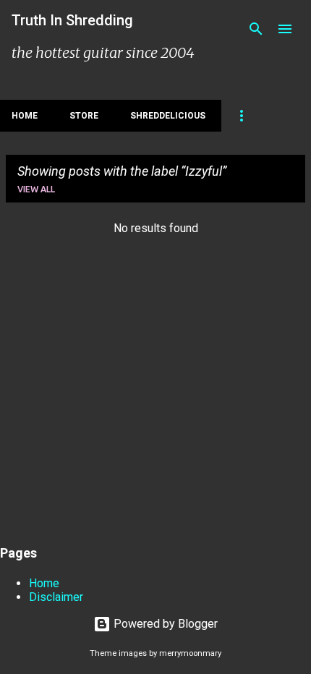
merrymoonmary (190, 653)
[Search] (256, 29)
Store (83, 116)
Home (25, 116)
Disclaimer (56, 597)
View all (36, 189)
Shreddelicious (167, 116)
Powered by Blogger (164, 624)
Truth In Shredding (72, 20)
